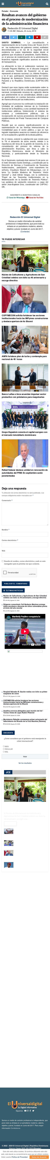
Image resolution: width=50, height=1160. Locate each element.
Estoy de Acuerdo (39, 1157)
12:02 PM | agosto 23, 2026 (12, 706)
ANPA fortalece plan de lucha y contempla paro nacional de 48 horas (24, 358)
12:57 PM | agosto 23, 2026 (12, 696)
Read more (10, 824)
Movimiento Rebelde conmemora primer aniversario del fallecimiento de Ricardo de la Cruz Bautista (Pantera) (25, 720)
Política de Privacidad (19, 1157)
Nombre (6, 529)
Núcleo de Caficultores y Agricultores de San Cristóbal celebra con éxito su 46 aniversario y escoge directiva (24, 277)
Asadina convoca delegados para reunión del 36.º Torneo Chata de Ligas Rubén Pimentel (23, 712)
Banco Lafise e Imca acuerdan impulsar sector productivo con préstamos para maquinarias (24, 396)
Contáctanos (15, 1128)
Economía (14, 11)
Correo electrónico (10, 540)
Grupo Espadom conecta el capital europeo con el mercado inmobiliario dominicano (24, 433)
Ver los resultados (25, 763)
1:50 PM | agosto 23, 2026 (12, 600)
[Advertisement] (25, 979)
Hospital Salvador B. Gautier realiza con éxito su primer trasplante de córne (25, 692)
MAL (6, 752)
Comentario (7, 500)
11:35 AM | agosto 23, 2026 (12, 715)
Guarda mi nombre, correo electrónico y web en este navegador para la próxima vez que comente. (25, 562)
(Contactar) (25, 231)
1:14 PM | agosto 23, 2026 (12, 611)
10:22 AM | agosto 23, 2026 (12, 724)
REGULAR (9, 749)
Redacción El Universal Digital (23, 28)
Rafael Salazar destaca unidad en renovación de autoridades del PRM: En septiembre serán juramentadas (25, 472)
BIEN (7, 746)
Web (3, 551)
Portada (5, 11)
